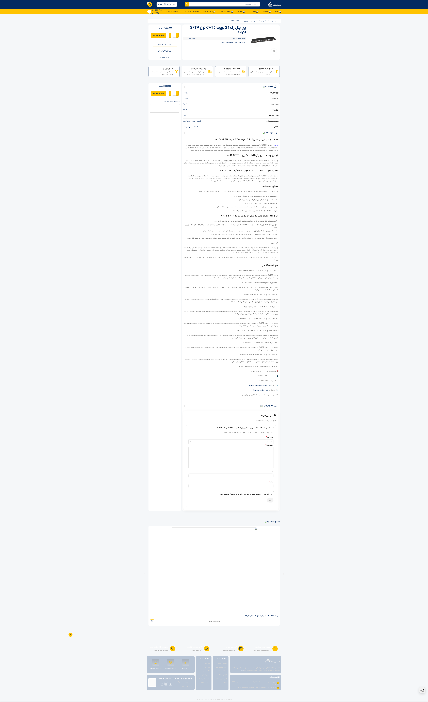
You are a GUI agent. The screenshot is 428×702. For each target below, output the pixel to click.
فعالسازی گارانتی (170, 668)
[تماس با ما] (422, 690)
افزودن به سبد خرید (158, 35)
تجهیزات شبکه (270, 21)
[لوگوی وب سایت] (274, 4)
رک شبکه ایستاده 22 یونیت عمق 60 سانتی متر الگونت (260, 616)
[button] (144, 574)
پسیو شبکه (261, 21)
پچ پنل (253, 21)
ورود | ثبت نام (171, 4)
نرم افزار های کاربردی (164, 51)
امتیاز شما (269, 437)
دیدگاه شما (269, 445)
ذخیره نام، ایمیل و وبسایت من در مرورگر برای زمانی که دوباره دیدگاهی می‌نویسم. (246, 494)
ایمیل (271, 481)
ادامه (242, 670)
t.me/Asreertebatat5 (261, 390)
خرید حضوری (164, 57)
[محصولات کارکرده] (155, 662)
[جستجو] (187, 4)
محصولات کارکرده (155, 668)
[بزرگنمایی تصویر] (274, 51)
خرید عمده (185, 668)
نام (272, 471)
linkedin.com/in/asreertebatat (260, 385)
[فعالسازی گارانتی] (170, 662)
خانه (278, 21)
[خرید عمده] (185, 662)
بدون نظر (192, 38)
